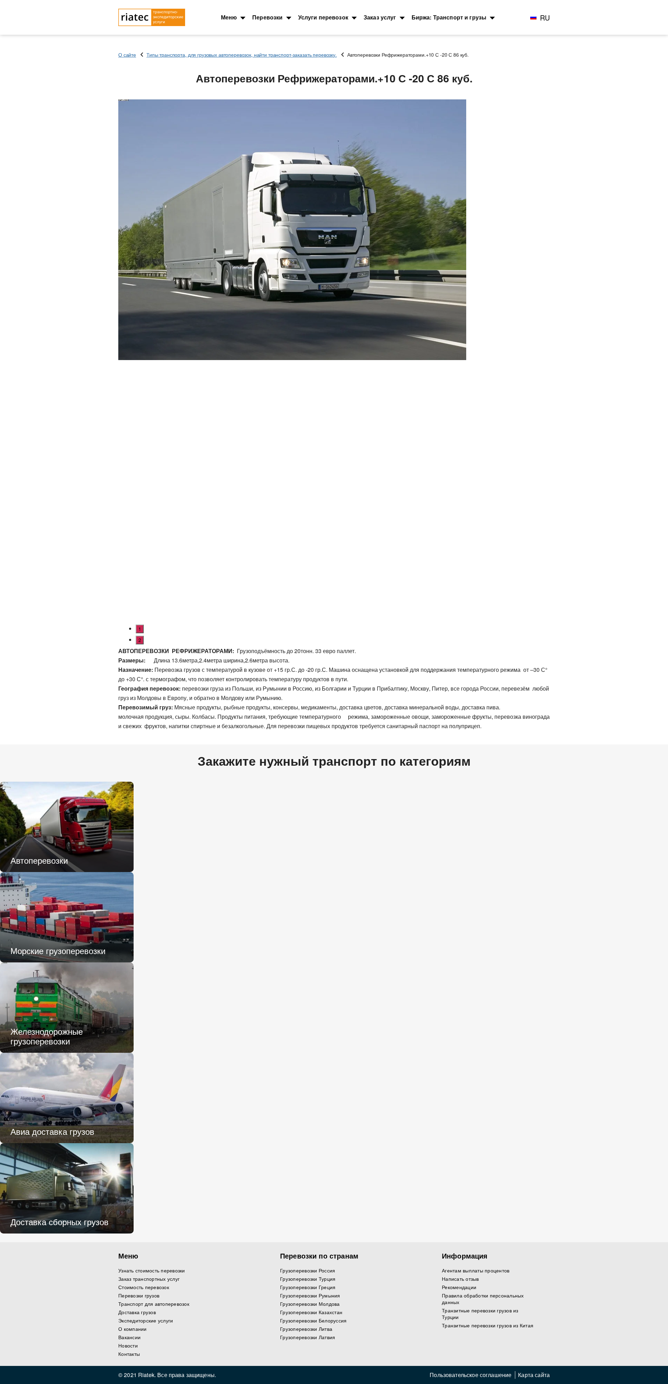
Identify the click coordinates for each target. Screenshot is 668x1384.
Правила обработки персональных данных (483, 1298)
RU (545, 18)
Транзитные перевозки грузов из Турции (480, 1313)
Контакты (129, 1354)
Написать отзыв (460, 1279)
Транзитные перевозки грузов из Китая (487, 1325)
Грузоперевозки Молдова (310, 1304)
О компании (132, 1329)
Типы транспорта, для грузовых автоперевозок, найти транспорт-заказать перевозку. (241, 54)
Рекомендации (459, 1287)
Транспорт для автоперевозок (153, 1304)
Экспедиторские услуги (145, 1320)
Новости (128, 1345)
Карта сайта (534, 1375)
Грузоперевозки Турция (307, 1279)
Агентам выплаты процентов (475, 1270)
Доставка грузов (137, 1312)
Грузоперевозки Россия (307, 1270)
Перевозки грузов (138, 1295)
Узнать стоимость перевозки (151, 1270)
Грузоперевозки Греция (307, 1287)
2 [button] (139, 640)
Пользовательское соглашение (470, 1375)
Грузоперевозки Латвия (307, 1337)
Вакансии (129, 1337)
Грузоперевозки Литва (306, 1329)
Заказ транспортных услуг (149, 1279)
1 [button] (139, 629)
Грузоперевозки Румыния (310, 1295)
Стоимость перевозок (143, 1287)
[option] (334, 230)
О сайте (127, 54)
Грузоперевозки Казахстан (311, 1312)
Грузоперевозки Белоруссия (313, 1320)
